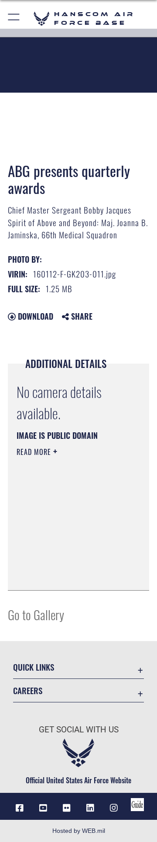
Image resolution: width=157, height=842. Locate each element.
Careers (27, 690)
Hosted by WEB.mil (78, 830)
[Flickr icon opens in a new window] (66, 808)
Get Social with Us (79, 730)
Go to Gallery (36, 614)
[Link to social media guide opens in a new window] (137, 804)
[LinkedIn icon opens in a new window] (90, 808)
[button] (14, 18)
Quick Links (33, 667)
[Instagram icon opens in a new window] (113, 808)
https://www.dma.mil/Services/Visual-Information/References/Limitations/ (70, 574)
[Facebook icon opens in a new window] (19, 808)
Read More (35, 452)
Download (34, 316)
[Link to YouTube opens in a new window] (43, 808)
